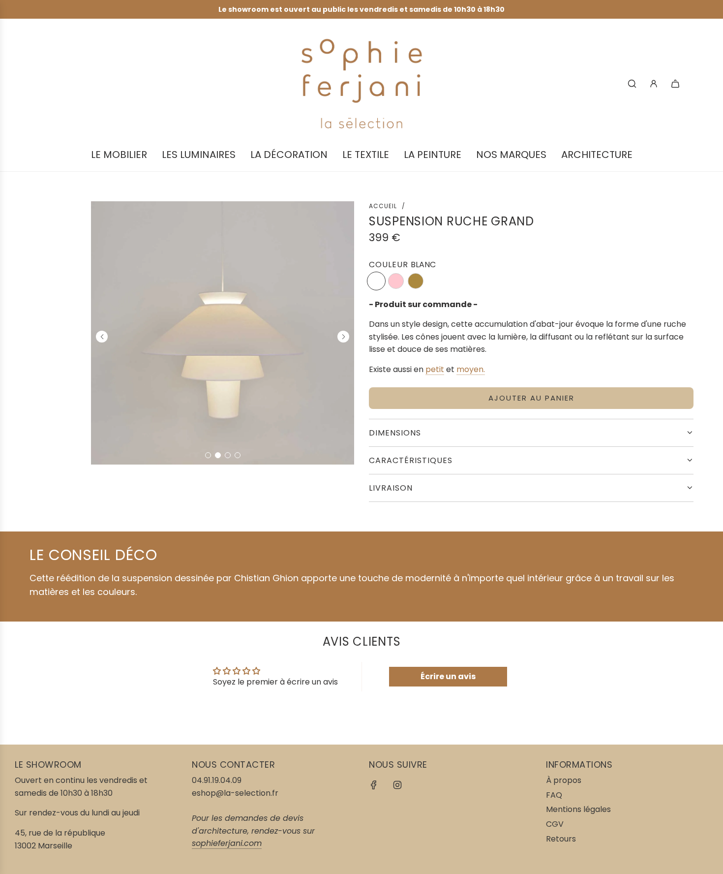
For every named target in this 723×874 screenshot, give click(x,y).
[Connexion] (653, 83)
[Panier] (675, 83)
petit (434, 369)
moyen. (470, 369)
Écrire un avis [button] (448, 676)
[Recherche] (632, 83)
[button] (208, 455)
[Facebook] (374, 785)
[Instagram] (397, 785)
